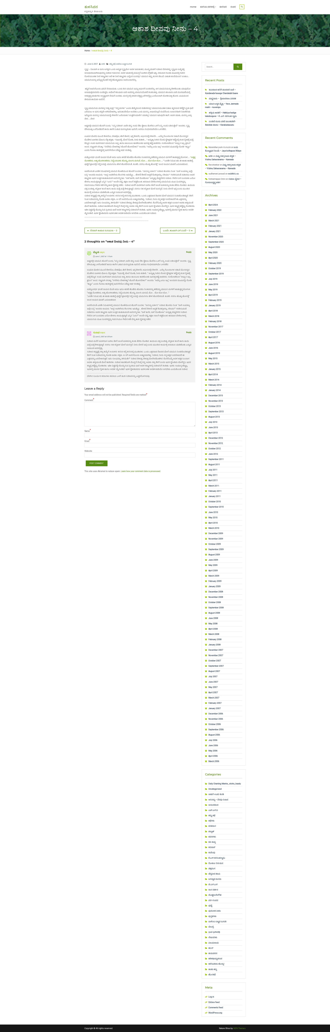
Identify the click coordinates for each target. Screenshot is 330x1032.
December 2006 (215, 713)
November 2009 (215, 539)
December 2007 (215, 650)
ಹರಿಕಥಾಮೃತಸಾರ (215, 958)
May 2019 (212, 289)
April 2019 (213, 295)
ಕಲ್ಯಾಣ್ (211, 831)
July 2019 (212, 279)
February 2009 (214, 581)
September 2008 (216, 607)
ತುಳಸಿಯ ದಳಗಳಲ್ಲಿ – (208, 7)
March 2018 (213, 316)
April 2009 (213, 570)
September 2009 (216, 549)
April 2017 (213, 337)
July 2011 (212, 470)
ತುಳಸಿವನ (91, 7)
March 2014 (213, 379)
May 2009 (212, 565)
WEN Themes (239, 1028)
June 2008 (213, 618)
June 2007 (213, 682)
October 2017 (214, 332)
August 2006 (214, 735)
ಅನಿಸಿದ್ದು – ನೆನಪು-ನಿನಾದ (218, 799)
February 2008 (214, 639)
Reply (188, 252)
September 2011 (216, 459)
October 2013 (214, 406)
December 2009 (215, 533)
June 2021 (213, 215)
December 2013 (215, 395)
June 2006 (213, 745)
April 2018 (213, 311)
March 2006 (213, 761)
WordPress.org (215, 1013)
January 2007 (214, 708)
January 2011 (214, 496)
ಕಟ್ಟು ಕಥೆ (112, 64)
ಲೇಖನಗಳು (212, 937)
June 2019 (213, 284)
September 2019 (216, 273)
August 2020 (214, 247)
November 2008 (215, 597)
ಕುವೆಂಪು (211, 852)
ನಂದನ (233, 7)
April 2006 (213, 756)
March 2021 (213, 220)
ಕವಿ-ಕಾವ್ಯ (212, 842)
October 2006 (214, 724)
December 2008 (215, 591)
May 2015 (212, 358)
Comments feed (215, 1007)
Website (88, 451)
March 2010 (213, 528)
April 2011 (213, 480)
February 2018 (214, 321)
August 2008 (214, 613)
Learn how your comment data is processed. (141, 471)
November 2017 (215, 326)
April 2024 (213, 205)
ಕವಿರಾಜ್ (211, 847)
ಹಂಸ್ (210, 948)
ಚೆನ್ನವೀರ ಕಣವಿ (214, 874)
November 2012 (215, 443)
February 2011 (214, 491)
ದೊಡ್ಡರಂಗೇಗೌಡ (214, 895)
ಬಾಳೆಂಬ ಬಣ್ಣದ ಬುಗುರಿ (124, 64)
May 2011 (212, 475)
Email (86, 441)
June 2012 (213, 454)
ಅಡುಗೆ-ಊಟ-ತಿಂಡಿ (216, 794)
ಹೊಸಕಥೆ (212, 974)
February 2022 (214, 210)
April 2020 (213, 258)
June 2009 (213, 560)
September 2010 (216, 507)
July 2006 (212, 740)
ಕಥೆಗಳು (211, 821)
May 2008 (212, 623)
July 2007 (212, 676)
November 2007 (215, 655)
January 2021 (214, 231)
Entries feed (214, 1002)
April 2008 (213, 629)
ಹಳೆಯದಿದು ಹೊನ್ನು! (216, 964)
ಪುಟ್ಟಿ (210, 905)
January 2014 (214, 390)
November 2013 (215, 401)
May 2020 (212, 252)
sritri (103, 64)
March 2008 (213, 634)
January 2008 (214, 644)
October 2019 (214, 268)
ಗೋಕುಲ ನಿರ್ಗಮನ (215, 863)
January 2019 (214, 305)
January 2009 (214, 586)
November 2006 (215, 719)
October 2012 (214, 448)
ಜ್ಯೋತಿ (96, 252)
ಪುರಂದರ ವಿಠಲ (214, 911)
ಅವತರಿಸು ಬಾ (233, 173)
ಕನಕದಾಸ (212, 826)
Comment (88, 400)
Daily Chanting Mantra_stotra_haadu (224, 783)
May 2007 (212, 687)
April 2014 (213, 374)
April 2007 (213, 692)
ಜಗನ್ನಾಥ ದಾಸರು (214, 879)
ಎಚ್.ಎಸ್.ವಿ (213, 810)
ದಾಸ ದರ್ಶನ (213, 890)
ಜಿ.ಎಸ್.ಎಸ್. (213, 884)
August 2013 (214, 417)
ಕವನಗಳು (212, 836)
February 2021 (214, 226)
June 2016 (213, 348)
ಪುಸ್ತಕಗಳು (212, 916)
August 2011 (214, 464)
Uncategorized (215, 789)
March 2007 (213, 697)
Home (193, 7)
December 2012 (215, 438)
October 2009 (214, 544)
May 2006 (212, 751)
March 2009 (213, 576)
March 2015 (213, 364)
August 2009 (214, 554)
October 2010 (214, 501)
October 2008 (214, 602)
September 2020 (216, 242)
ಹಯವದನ (212, 953)
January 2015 (214, 369)
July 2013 (212, 422)
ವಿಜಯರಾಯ (213, 943)
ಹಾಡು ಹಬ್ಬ (212, 969)
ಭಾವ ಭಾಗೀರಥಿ (214, 932)
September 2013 (216, 411)
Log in (211, 997)
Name (87, 431)
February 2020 (214, 263)
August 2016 (214, 342)
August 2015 (214, 353)
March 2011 (213, 486)
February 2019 (214, 300)
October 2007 (214, 660)
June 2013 (213, 427)
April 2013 (213, 433)
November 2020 (215, 236)
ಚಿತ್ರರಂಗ (211, 868)
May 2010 (212, 517)
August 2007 (214, 671)
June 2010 (213, 512)
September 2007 (216, 666)
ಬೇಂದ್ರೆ (211, 927)
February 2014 (214, 385)
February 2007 (214, 703)
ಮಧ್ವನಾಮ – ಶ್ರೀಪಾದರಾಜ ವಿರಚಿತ (222, 98)
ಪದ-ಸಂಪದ (213, 900)
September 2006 (216, 729)
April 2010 (213, 523)
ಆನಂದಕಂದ (213, 805)
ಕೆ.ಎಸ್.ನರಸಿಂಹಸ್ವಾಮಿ (216, 858)
